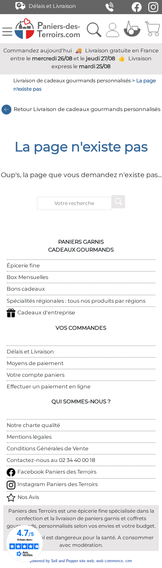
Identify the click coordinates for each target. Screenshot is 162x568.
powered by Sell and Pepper (54, 561)
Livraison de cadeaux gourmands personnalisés (72, 80)
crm (128, 561)
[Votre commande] (152, 29)
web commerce (109, 561)
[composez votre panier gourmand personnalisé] (132, 29)
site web (86, 561)
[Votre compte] (112, 29)
